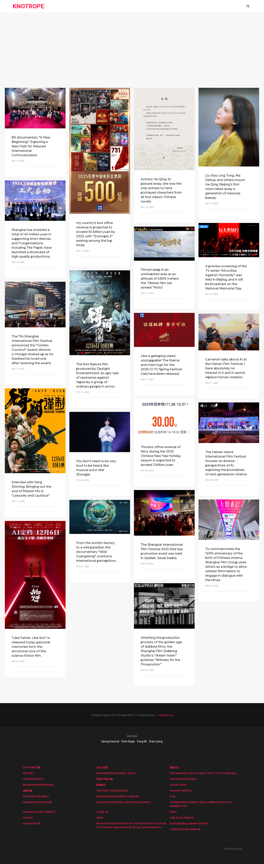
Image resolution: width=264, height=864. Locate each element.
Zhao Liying (156, 741)
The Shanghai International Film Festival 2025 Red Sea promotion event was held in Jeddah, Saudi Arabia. (162, 551)
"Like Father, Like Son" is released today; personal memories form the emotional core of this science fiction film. (31, 646)
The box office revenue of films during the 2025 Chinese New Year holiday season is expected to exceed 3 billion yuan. (161, 456)
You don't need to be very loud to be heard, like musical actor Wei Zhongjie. (96, 467)
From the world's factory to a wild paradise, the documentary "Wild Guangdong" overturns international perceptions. (96, 552)
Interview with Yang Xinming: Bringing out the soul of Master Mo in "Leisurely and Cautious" (31, 488)
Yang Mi (142, 741)
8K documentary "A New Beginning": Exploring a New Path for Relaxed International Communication (31, 146)
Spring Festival (110, 741)
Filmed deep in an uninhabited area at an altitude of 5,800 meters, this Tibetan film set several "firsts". (160, 278)
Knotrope (28, 6)
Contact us (165, 715)
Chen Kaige (128, 741)
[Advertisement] (132, 57)
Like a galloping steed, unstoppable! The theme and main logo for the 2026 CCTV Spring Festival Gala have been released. (161, 365)
